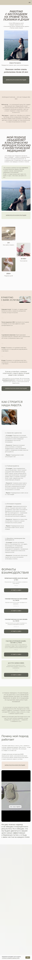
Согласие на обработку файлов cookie (10, 958)
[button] (16, 80)
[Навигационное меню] (29, 2)
